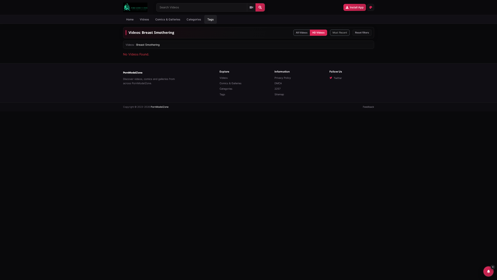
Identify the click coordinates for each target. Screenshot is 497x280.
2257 (278, 88)
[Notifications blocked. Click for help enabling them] (488, 271)
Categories (194, 19)
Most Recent (340, 32)
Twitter (338, 78)
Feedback (368, 106)
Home (130, 19)
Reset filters (362, 32)
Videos (144, 19)
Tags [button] (210, 19)
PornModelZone (132, 72)
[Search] (260, 7)
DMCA (278, 83)
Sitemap (279, 94)
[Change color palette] (370, 7)
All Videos (302, 32)
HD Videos (318, 32)
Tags (222, 94)
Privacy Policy (283, 77)
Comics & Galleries (168, 19)
